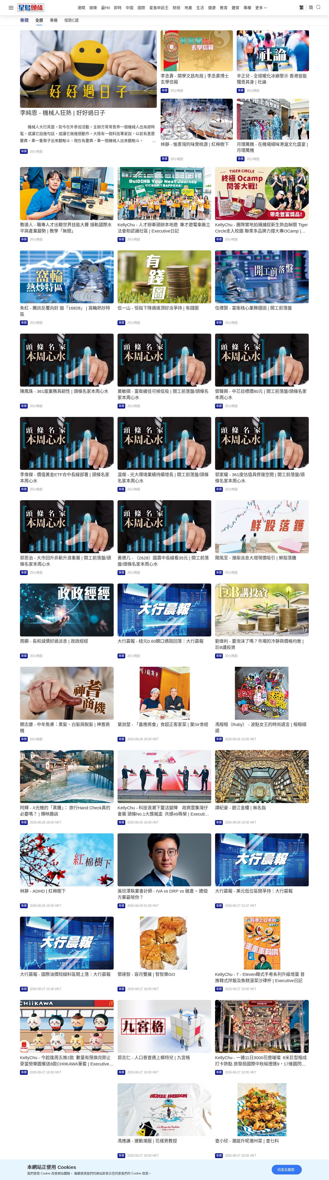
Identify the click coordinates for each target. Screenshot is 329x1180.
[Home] (31, 7)
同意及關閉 (285, 1170)
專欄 (54, 20)
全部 (39, 20)
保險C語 (71, 20)
